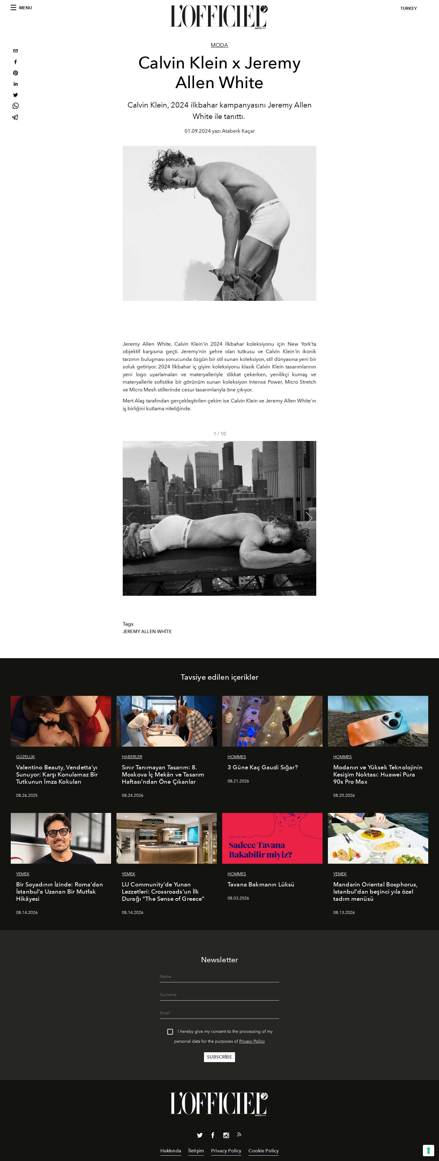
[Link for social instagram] (226, 1136)
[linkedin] (15, 84)
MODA (219, 45)
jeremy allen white (147, 631)
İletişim (196, 1151)
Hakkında (170, 1151)
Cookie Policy (263, 1151)
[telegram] (15, 117)
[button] (309, 518)
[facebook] (15, 62)
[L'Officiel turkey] (219, 17)
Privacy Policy (252, 1041)
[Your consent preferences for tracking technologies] (428, 1150)
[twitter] (15, 95)
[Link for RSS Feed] (239, 1136)
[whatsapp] (15, 106)
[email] (15, 51)
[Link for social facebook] (213, 1136)
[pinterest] (15, 73)
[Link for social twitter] (200, 1136)
